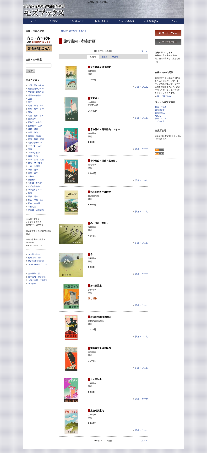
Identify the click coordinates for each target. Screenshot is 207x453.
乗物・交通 (33, 169)
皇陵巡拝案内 (97, 410)
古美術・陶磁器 (35, 136)
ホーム (33, 21)
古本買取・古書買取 (37, 277)
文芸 (30, 99)
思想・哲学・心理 (36, 109)
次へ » (144, 51)
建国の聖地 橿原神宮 (100, 317)
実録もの (32, 176)
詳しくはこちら (164, 96)
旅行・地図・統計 (36, 200)
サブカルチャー (35, 190)
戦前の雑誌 (160, 113)
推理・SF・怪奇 (35, 163)
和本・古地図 (34, 203)
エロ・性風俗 (34, 166)
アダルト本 (160, 121)
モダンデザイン (35, 143)
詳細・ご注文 (141, 86)
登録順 (115, 57)
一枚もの (63, 31)
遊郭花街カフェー (36, 89)
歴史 (30, 102)
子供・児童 (33, 196)
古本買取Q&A (151, 21)
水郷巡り (94, 98)
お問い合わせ (101, 21)
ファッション (34, 153)
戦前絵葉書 (160, 110)
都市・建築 (33, 129)
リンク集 (32, 283)
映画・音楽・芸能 (36, 159)
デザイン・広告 (35, 146)
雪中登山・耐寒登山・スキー (105, 129)
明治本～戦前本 (35, 95)
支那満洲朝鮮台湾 (36, 92)
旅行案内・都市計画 (77, 31)
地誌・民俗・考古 (36, 105)
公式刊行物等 (34, 186)
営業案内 (54, 21)
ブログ (173, 21)
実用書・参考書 (35, 183)
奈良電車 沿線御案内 (100, 67)
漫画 (30, 193)
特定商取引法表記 (36, 261)
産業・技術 (33, 132)
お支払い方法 (34, 254)
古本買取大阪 (34, 273)
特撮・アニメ (161, 119)
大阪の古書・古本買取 (38, 280)
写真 (30, 149)
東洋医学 (32, 119)
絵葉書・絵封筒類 (36, 210)
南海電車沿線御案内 (100, 348)
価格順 (104, 57)
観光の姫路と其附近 (100, 192)
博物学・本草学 (35, 122)
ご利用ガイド (77, 21)
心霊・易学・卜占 (36, 115)
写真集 (158, 116)
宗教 (30, 112)
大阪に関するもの (36, 85)
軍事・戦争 (33, 173)
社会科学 (32, 180)
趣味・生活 (33, 156)
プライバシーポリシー (38, 264)
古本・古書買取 (126, 21)
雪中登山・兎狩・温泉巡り (104, 160)
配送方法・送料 (35, 257)
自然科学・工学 (35, 126)
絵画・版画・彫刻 (36, 139)
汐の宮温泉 (96, 285)
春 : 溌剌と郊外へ (99, 223)
